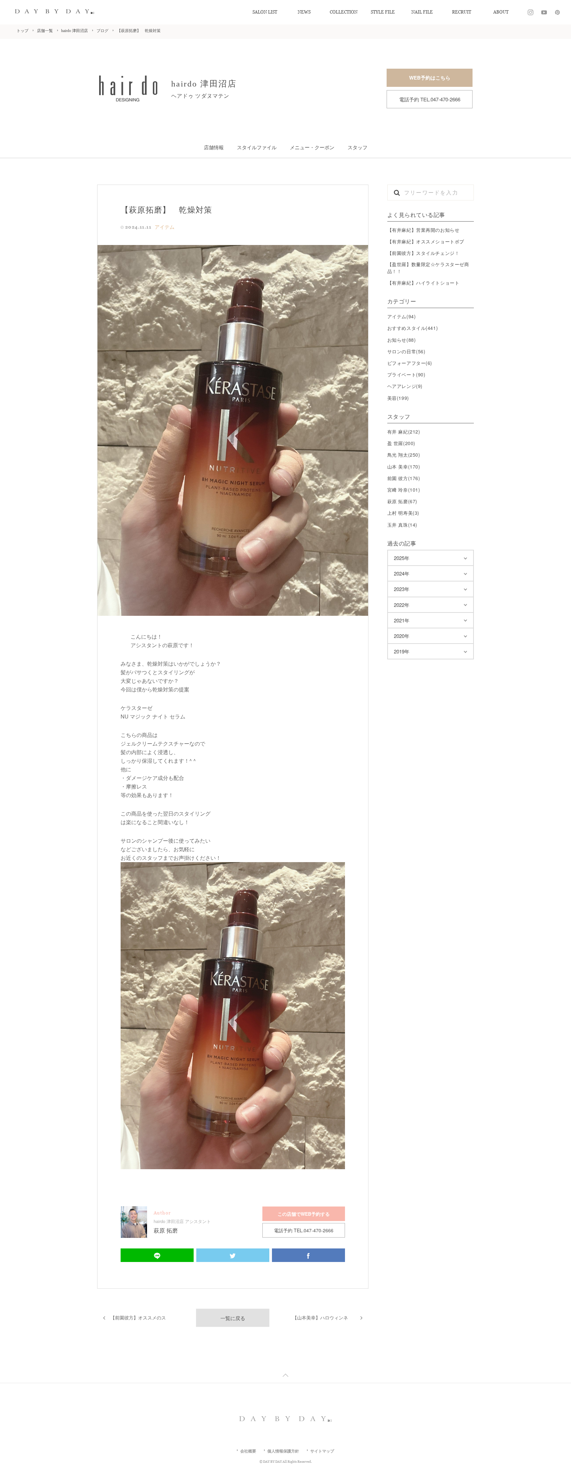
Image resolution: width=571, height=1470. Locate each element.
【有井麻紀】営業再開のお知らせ (423, 230)
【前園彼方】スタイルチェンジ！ (423, 253)
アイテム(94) (401, 316)
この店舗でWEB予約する (304, 1213)
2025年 (401, 557)
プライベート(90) (406, 374)
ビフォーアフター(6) (409, 363)
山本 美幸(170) (403, 466)
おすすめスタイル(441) (412, 328)
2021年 (401, 620)
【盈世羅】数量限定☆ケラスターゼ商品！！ (428, 267)
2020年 (401, 635)
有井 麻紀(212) (403, 431)
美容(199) (398, 398)
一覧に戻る (232, 1317)
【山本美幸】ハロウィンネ (320, 1317)
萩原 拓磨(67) (402, 501)
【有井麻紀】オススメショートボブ (425, 241)
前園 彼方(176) (403, 478)
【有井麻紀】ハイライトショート (423, 282)
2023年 (401, 588)
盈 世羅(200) (401, 443)
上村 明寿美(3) (403, 512)
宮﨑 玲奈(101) (403, 489)
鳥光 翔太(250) (403, 454)
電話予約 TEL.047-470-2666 (429, 99)
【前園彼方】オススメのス (138, 1317)
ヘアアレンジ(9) (405, 386)
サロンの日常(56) (406, 351)
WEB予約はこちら (429, 77)
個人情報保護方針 (283, 1451)
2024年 (401, 573)
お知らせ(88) (401, 339)
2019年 (401, 651)
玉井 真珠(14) (402, 524)
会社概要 (248, 1451)
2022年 (401, 604)
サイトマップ (322, 1451)
